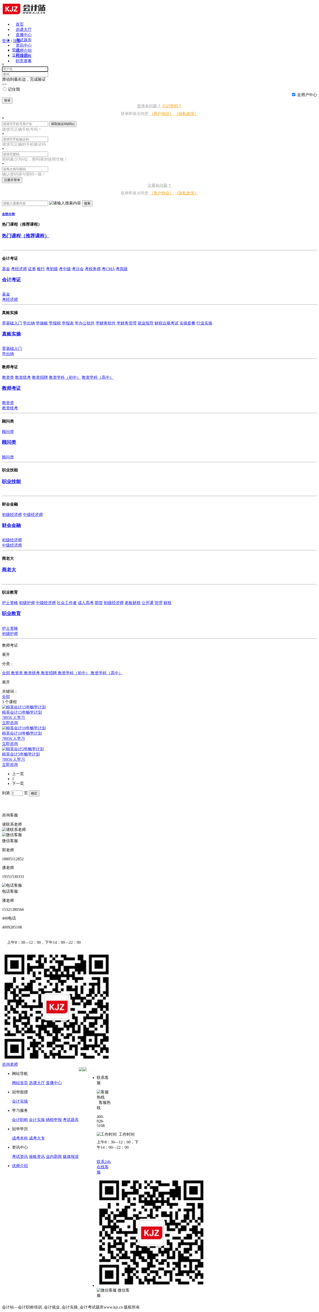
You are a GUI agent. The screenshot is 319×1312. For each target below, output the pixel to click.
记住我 (14, 89)
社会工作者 (67, 603)
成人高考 (86, 603)
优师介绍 (24, 50)
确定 (34, 793)
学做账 (42, 323)
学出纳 (29, 323)
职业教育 (11, 613)
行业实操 (204, 323)
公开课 (148, 603)
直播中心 (24, 35)
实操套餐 (187, 323)
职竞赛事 (24, 61)
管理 (158, 603)
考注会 (78, 269)
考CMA (108, 269)
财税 (167, 603)
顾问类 (8, 432)
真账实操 (11, 333)
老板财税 (133, 603)
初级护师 (27, 603)
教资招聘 (40, 377)
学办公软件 (85, 323)
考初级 (52, 269)
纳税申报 (54, 1120)
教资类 (8, 377)
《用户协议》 (161, 114)
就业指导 (146, 323)
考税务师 (93, 269)
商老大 (9, 569)
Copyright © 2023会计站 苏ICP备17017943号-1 (180, 1307)
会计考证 (11, 279)
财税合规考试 (166, 323)
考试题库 (24, 40)
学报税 (55, 323)
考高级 (122, 269)
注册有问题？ (159, 185)
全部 (6, 673)
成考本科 (20, 1138)
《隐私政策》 (186, 114)
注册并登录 (12, 180)
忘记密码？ (172, 106)
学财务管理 (127, 323)
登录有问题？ (149, 106)
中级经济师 (33, 514)
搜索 (87, 203)
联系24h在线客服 (104, 1167)
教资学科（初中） (65, 377)
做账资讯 (37, 1156)
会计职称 (20, 1120)
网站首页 (20, 1083)
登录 (7, 100)
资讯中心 (24, 45)
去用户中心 (307, 95)
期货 (99, 603)
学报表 (68, 323)
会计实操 (20, 1101)
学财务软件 (106, 323)
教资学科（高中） (98, 377)
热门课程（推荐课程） (25, 235)
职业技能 (11, 481)
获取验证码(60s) (63, 124)
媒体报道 (71, 1156)
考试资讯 (20, 1156)
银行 (41, 269)
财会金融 (11, 525)
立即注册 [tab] (20, 55)
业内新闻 (54, 1156)
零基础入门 (12, 323)
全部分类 (8, 214)
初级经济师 (12, 514)
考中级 (65, 269)
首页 (20, 24)
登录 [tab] (16, 50)
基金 (6, 269)
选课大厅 (24, 29)
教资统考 (23, 377)
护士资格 (10, 603)
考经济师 (19, 269)
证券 (32, 269)
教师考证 (11, 388)
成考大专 (37, 1138)
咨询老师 (10, 1064)
